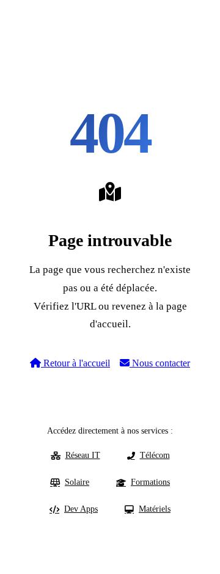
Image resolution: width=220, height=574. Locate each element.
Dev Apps (81, 509)
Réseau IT (82, 455)
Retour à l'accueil (75, 363)
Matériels (154, 509)
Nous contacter (160, 363)
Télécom (155, 455)
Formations (150, 482)
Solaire (77, 482)
